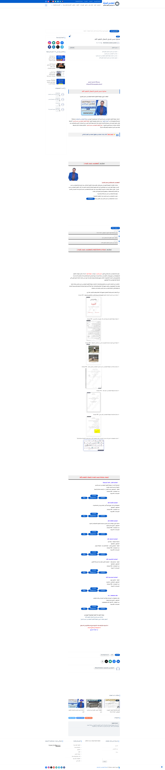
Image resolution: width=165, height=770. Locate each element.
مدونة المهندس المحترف (82, 119)
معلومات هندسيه (77, 758)
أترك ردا (57, 95)
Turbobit (94, 495)
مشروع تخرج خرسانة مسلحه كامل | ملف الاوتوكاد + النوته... (96, 31)
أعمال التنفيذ (106, 121)
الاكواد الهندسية (77, 745)
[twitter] (51, 1)
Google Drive (93, 497)
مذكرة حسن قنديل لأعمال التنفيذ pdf (109, 51)
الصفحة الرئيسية (97, 1)
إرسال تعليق (115, 723)
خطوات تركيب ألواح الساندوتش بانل (109, 237)
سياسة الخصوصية (79, 1)
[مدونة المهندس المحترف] (111, 3)
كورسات (82, 5)
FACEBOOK (90, 198)
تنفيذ (95, 5)
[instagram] (48, 1)
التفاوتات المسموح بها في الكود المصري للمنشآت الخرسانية (51, 67)
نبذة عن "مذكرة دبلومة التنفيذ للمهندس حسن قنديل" (106, 55)
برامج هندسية (78, 747)
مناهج (73, 5)
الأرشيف (90, 1)
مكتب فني (90, 5)
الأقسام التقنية (56, 5)
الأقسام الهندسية (67, 5)
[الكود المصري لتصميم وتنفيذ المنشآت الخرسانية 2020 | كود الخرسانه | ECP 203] (60, 73)
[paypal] (63, 1)
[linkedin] (60, 1)
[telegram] (58, 1)
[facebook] (46, 1)
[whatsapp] (55, 1)
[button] (114, 661)
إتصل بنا (86, 1)
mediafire (102, 497)
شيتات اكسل (78, 754)
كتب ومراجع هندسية (105, 654)
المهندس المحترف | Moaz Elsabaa (110, 42)
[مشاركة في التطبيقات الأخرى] (102, 661)
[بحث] (46, 5)
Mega (84, 497)
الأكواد (77, 5)
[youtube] (53, 1)
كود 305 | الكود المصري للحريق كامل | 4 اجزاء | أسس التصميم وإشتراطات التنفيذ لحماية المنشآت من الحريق (51, 59)
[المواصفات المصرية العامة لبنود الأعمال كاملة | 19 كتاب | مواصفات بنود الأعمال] (60, 81)
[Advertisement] (82, 19)
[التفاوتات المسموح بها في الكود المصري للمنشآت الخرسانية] (60, 66)
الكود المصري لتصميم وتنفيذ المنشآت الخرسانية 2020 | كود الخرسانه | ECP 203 (51, 74)
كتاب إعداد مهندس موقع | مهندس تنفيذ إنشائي (94, 134)
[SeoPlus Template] (119, 767)
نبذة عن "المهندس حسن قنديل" (110, 53)
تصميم (99, 5)
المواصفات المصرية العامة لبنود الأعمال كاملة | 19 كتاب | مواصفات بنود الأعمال (51, 82)
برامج (86, 5)
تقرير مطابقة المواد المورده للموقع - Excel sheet (107, 232)
